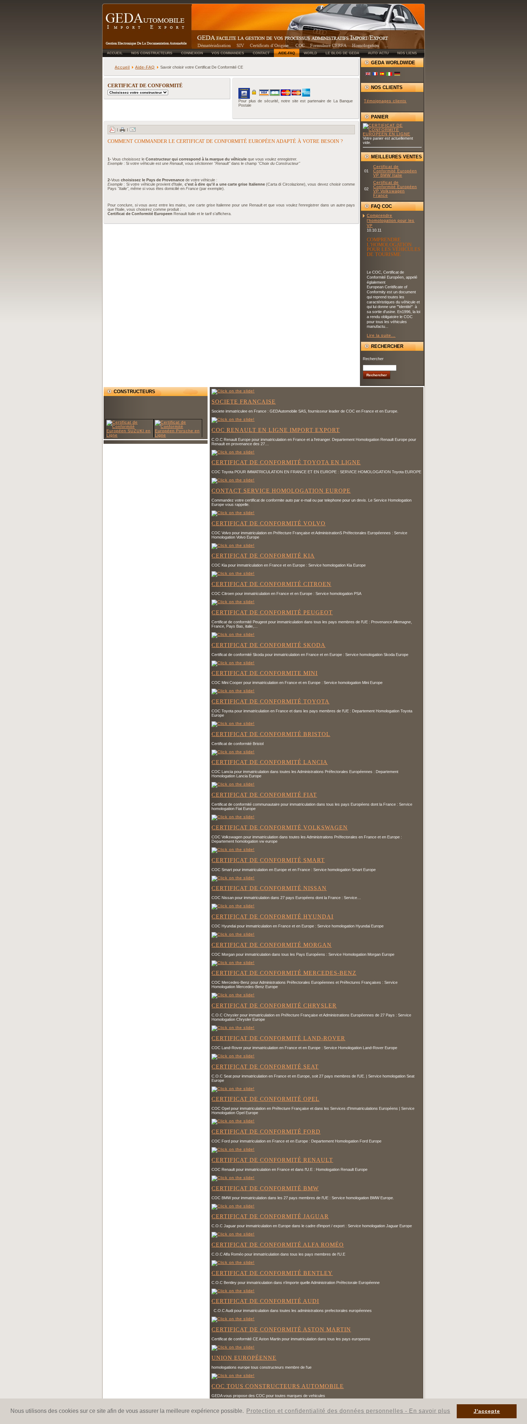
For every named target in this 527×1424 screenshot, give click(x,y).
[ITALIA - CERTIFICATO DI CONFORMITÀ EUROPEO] (389, 74)
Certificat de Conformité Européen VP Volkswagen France (395, 188)
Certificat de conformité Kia (263, 556)
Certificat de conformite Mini (265, 673)
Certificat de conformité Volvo (269, 523)
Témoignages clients (385, 101)
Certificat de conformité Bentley (272, 1273)
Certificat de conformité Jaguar (270, 1216)
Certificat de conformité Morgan (272, 945)
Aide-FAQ (145, 67)
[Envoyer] (132, 129)
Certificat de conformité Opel (265, 1099)
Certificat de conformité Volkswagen (280, 827)
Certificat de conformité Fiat (264, 795)
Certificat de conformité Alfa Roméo (278, 1245)
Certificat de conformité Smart (268, 860)
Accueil (122, 67)
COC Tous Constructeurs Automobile (278, 1386)
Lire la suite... (381, 335)
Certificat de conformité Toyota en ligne (286, 462)
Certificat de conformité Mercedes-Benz (284, 973)
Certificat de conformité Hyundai (272, 916)
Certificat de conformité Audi (265, 1301)
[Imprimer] (122, 129)
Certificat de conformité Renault (272, 1160)
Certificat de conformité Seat (265, 1067)
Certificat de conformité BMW (265, 1188)
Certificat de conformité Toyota (270, 701)
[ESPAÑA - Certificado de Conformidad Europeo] (382, 74)
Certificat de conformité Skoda (269, 645)
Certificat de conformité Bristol (271, 734)
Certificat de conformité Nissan (269, 888)
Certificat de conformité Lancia (270, 762)
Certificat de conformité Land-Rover (278, 1038)
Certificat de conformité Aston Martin (281, 1329)
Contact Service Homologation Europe (281, 491)
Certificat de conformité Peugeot (272, 612)
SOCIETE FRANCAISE (244, 402)
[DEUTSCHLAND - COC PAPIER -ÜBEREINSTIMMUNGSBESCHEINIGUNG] (397, 75)
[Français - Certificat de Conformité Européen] (375, 74)
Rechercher (373, 359)
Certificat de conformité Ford (266, 1132)
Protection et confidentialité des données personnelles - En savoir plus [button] (348, 1411)
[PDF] (112, 129)
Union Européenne (244, 1358)
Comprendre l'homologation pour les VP (390, 220)
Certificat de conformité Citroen (271, 584)
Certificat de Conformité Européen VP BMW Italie (395, 170)
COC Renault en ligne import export (276, 430)
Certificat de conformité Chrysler (274, 1005)
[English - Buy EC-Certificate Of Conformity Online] (368, 74)
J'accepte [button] (487, 1411)
